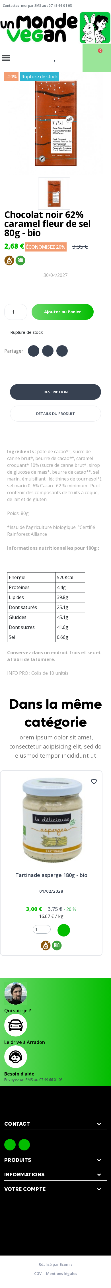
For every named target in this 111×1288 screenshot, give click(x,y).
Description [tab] (56, 391)
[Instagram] (24, 1144)
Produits (17, 1160)
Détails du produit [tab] (55, 413)
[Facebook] (33, 351)
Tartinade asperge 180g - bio (51, 875)
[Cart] (97, 58)
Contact (17, 1124)
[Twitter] (48, 351)
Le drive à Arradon (24, 1042)
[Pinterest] (62, 351)
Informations (24, 1175)
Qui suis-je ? (17, 1010)
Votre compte (25, 1189)
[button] (9, 123)
